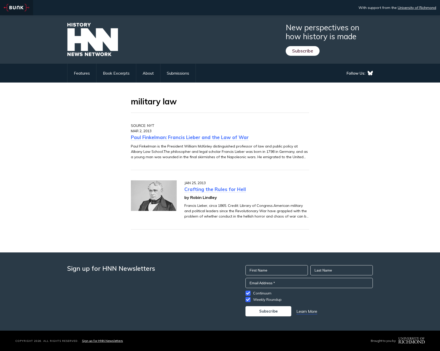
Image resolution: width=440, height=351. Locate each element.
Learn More (306, 311)
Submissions (178, 73)
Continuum (262, 293)
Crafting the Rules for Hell (215, 189)
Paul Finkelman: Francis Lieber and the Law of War (190, 137)
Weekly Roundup (267, 299)
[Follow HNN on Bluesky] (370, 73)
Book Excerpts (116, 73)
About (148, 73)
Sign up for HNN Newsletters (102, 341)
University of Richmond (417, 7)
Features (82, 73)
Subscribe (302, 51)
